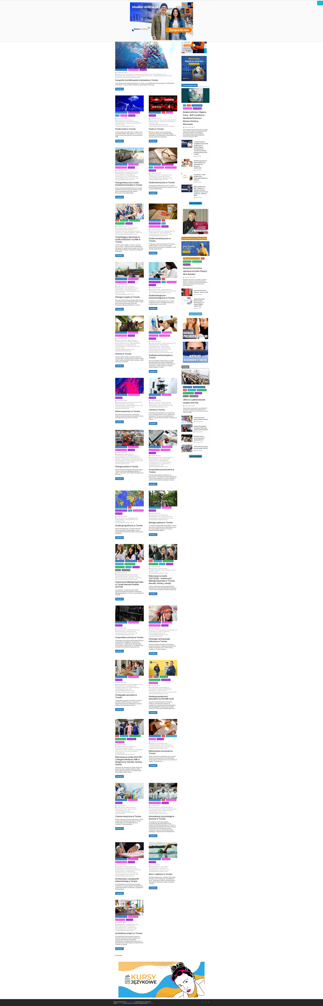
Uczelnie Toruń (126, 570)
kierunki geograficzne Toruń (160, 74)
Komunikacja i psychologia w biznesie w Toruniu (161, 817)
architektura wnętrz (121, 924)
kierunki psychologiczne (166, 807)
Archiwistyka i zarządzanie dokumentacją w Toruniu (127, 880)
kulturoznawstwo (130, 403)
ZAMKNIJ (320, 3)
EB (126, 72)
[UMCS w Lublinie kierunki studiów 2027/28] (195, 377)
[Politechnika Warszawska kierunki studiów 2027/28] (186, 448)
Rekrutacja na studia (134, 220)
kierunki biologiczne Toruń (155, 516)
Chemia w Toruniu (157, 410)
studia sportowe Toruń (154, 869)
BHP (184, 105)
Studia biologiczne (171, 282)
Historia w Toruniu (123, 354)
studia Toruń (118, 124)
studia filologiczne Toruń (121, 176)
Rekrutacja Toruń (120, 223)
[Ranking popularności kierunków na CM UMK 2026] (163, 668)
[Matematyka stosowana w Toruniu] (163, 727)
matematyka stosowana (154, 745)
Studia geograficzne (133, 69)
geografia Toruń (138, 74)
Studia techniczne (165, 449)
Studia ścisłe (124, 115)
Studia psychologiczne (154, 802)
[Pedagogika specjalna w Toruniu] (129, 668)
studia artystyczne (130, 925)
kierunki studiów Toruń (120, 75)
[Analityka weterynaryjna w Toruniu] (163, 323)
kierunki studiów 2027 (121, 574)
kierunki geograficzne (148, 74)
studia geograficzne (131, 75)
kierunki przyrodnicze (154, 459)
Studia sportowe (166, 859)
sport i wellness (164, 866)
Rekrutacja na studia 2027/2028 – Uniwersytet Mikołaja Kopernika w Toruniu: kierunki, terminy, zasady (162, 579)
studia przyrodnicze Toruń (155, 349)
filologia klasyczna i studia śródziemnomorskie (127, 172)
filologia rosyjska (120, 286)
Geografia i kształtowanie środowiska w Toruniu (136, 80)
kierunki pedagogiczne (122, 684)
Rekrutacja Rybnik (197, 261)
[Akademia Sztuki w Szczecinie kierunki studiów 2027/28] (186, 439)
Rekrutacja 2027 (119, 564)
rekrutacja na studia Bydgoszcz (164, 689)
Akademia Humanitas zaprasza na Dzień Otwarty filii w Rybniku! (195, 271)
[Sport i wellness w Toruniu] (163, 850)
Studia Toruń (143, 69)
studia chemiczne (165, 346)
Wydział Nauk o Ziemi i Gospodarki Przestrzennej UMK (127, 77)
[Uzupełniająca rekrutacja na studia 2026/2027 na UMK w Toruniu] (129, 211)
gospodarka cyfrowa (121, 630)
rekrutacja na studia (133, 576)
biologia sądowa (154, 515)
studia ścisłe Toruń (137, 123)
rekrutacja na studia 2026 (121, 231)
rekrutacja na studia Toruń (134, 231)
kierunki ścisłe (120, 120)
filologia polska (120, 454)
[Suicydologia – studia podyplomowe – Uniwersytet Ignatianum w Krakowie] (186, 178)
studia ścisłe (129, 123)
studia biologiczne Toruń (163, 291)
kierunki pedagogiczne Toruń (134, 684)
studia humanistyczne (132, 176)
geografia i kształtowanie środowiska (125, 74)
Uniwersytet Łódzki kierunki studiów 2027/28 (201, 418)
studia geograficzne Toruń (143, 75)
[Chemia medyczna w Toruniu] (129, 791)
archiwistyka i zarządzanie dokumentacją (126, 866)
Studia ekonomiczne (133, 622)
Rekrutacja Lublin (202, 390)
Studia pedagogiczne (133, 676)
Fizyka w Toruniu (156, 129)
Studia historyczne (159, 167)
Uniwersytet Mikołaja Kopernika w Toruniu (162, 75)
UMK (151, 75)
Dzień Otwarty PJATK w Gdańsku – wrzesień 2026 (201, 291)
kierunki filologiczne (119, 173)
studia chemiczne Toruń (154, 347)
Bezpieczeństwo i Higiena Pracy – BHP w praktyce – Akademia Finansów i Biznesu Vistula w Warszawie (194, 118)
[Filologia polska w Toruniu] (129, 438)
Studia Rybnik (187, 264)
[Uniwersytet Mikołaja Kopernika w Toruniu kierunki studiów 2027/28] (129, 552)
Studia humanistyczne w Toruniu (160, 239)
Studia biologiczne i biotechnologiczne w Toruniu (162, 296)
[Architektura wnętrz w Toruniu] (129, 908)
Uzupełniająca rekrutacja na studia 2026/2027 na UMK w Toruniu (127, 239)
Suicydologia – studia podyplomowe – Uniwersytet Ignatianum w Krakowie (201, 177)
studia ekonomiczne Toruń (121, 633)
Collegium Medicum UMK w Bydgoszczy (159, 687)
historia (118, 340)
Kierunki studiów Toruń (121, 69)
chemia (152, 402)
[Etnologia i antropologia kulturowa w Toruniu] (163, 613)
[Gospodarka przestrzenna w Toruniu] (163, 438)
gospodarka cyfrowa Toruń (133, 630)
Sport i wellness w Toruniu (160, 874)
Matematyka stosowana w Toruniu (161, 752)
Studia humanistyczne (121, 167)
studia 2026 (128, 567)
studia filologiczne (130, 175)
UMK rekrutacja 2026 (171, 692)
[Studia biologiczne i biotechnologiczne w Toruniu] (163, 270)
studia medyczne (162, 690)
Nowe (117, 220)
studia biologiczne (153, 291)
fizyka (151, 120)
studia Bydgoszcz (153, 690)
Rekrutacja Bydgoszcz (154, 679)
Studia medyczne (153, 682)
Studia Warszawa (197, 108)
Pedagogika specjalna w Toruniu (126, 696)
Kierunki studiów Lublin (199, 387)
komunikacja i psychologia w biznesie (157, 809)
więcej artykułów (195, 203)
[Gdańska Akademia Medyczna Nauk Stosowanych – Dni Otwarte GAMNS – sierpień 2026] (186, 303)
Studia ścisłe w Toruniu (125, 129)
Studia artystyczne (133, 916)
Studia (117, 115)
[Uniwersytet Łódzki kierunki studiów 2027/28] (186, 419)
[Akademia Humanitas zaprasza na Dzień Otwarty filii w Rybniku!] (195, 248)
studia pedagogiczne (134, 687)
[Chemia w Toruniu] (163, 386)
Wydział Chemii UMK (120, 813)
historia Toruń (124, 340)
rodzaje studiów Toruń (134, 112)
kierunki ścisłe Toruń (128, 120)
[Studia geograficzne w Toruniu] (129, 498)
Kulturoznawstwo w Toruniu (127, 411)
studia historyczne (153, 176)
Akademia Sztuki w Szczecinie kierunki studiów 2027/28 (199, 438)
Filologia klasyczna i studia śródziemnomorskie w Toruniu (128, 183)
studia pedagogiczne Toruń (121, 689)
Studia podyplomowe (197, 105)
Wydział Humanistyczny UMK (122, 408)
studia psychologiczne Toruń (155, 812)
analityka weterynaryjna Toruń (169, 343)
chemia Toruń (158, 402)
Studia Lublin (198, 393)
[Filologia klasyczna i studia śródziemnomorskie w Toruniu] (129, 155)
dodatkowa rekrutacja (122, 228)
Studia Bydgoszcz (166, 679)
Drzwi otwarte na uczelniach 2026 (191, 258)
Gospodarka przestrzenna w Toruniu (161, 470)
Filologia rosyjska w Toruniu (127, 297)
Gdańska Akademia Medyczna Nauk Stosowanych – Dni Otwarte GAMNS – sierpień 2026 (199, 302)
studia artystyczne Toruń (121, 927)
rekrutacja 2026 (124, 220)
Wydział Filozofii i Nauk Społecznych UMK (124, 692)
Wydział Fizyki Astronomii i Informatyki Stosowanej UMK (161, 126)
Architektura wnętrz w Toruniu (128, 933)
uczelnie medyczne (119, 752)
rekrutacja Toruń (119, 232)
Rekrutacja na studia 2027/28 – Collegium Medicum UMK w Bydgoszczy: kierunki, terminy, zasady (129, 760)
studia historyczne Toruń (163, 176)
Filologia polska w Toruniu (126, 466)
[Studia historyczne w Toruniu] (163, 155)
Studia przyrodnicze (164, 335)
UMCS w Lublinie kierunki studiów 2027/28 (194, 401)
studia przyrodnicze (165, 347)
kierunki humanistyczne (133, 341)
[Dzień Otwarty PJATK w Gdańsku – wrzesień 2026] (186, 292)
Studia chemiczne (153, 335)
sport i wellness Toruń (154, 868)
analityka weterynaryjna (155, 343)
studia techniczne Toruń (154, 465)
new (163, 112)
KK (126, 118)
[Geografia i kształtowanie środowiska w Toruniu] (146, 51)
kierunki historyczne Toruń (121, 341)
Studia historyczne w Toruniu (162, 182)
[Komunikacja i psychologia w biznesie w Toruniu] (163, 791)
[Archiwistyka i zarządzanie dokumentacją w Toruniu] (129, 850)
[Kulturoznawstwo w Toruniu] (129, 386)
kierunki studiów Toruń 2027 (121, 576)
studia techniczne (166, 463)
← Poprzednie (118, 955)
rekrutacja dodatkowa (128, 229)
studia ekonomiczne (131, 631)
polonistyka (117, 459)
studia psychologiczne (167, 810)
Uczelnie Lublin (194, 396)
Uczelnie (118, 570)
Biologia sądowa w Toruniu (161, 522)
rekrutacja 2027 (153, 568)
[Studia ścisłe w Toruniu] (129, 103)
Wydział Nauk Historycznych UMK (123, 351)
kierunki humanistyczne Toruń (157, 231)
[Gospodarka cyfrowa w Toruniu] (129, 613)
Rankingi (156, 676)
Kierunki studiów (120, 561)
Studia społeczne (187, 108)
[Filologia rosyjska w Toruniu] (129, 270)
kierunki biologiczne (163, 515)
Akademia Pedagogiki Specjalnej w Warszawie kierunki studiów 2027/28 (201, 427)
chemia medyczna (121, 807)
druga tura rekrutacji (132, 228)
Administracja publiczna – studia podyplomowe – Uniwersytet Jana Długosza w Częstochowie (201, 164)
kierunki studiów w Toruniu (132, 121)
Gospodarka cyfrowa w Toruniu (129, 637)
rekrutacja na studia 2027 (154, 570)
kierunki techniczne (153, 460)
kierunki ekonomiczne (155, 807)
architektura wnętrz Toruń (132, 924)
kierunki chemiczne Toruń (154, 403)
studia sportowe (163, 868)
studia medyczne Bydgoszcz (156, 692)
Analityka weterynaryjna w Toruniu (161, 356)
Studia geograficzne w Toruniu (129, 525)
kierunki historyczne (132, 340)
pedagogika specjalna (131, 686)
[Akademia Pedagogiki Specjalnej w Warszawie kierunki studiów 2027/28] (186, 428)
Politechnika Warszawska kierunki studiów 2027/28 (201, 447)
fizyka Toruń (156, 120)
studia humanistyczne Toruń (121, 178)
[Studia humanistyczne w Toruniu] (163, 211)
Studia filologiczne (133, 164)
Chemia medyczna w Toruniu (128, 816)
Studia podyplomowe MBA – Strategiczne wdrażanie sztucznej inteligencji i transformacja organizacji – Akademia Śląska (201, 191)
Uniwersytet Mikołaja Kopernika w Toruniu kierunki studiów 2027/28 (129, 584)
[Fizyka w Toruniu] (163, 103)
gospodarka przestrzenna (156, 457)
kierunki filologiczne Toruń (131, 173)
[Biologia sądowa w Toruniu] (163, 498)
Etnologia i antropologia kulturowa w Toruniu (159, 640)
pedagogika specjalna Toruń (121, 687)
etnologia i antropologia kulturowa (158, 630)
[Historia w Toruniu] (129, 323)
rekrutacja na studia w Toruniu (168, 570)
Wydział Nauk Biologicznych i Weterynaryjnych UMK (161, 352)
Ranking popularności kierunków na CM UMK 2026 (161, 697)
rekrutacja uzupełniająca (129, 232)
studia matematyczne (171, 735)
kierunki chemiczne (166, 402)
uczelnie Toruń (138, 577)
